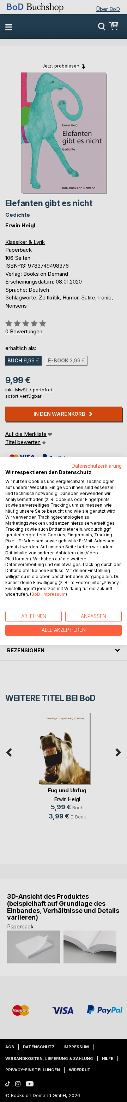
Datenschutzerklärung (97, 465)
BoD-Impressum (48, 594)
